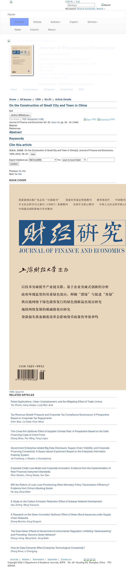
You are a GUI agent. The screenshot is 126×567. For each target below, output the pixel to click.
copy (33, 154)
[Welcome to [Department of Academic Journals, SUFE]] (11, 1)
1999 (38, 99)
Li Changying (30, 551)
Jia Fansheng (17, 458)
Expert (73, 22)
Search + (100, 8)
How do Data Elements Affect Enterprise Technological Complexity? (48, 547)
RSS (81, 89)
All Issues (49, 89)
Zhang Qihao (17, 438)
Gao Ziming (16, 504)
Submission (38, 559)
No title (22, 170)
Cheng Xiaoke (32, 475)
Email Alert (67, 89)
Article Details (63, 99)
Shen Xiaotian (17, 475)
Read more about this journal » (77, 84)
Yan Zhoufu (16, 404)
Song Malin (43, 538)
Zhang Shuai (17, 551)
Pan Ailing (29, 438)
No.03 (48, 99)
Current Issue (30, 89)
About (51, 29)
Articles (37, 22)
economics (90, 8)
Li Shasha (30, 458)
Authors (55, 22)
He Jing (14, 491)
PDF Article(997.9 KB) (33, 119)
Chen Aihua (38, 421)
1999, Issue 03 (16, 391)
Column (34, 29)
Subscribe (52, 559)
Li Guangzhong (43, 458)
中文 (78, 1)
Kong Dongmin (34, 521)
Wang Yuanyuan (31, 504)
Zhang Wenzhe (18, 521)
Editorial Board (47, 84)
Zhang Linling (17, 538)
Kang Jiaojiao (29, 404)
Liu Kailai (26, 421)
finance (80, 8)
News (18, 29)
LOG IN (69, 1)
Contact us (66, 559)
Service (92, 22)
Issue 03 (55, 122)
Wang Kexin (31, 538)
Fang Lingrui (42, 438)
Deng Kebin (25, 491)
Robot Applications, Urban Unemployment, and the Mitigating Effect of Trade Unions (56, 401)
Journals (19, 22)
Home (11, 14)
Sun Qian (44, 475)
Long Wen (42, 404)
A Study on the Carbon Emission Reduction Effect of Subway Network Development (56, 501)
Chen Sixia (16, 421)
